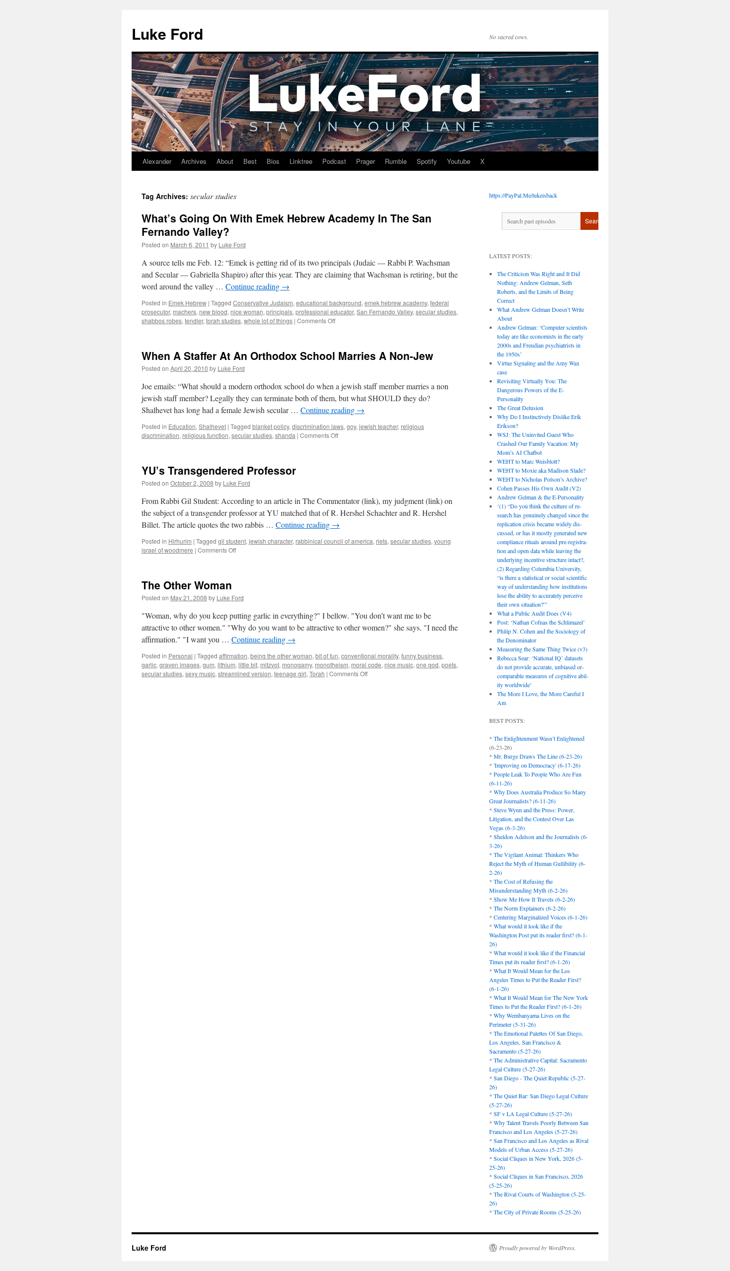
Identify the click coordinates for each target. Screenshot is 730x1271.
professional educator (324, 311)
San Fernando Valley (385, 311)
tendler (194, 320)
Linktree (301, 161)
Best (250, 161)
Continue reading (257, 286)
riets (381, 541)
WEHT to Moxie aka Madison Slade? (541, 470)
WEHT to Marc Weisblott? (528, 461)
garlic (149, 664)
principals (279, 311)
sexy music (200, 673)
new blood (213, 311)
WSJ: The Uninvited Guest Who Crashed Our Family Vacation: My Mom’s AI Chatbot (538, 443)
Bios (273, 161)
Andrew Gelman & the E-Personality (540, 497)
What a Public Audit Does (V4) (534, 613)
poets (448, 664)
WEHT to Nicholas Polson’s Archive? (542, 479)
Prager (365, 161)
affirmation (233, 655)
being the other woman (281, 655)
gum (209, 664)
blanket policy (270, 426)
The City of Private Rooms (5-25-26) (537, 1212)
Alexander (157, 161)
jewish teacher (378, 426)
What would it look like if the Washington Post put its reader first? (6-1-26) (538, 935)
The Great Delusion (520, 408)
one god (427, 664)
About (225, 161)
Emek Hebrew (187, 302)
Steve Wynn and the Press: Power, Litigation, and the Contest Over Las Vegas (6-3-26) (532, 819)
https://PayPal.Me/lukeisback (523, 195)
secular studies (436, 311)
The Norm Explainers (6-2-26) (530, 908)
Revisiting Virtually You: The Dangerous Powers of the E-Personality (532, 390)
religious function (205, 435)
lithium (226, 664)
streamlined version (244, 673)
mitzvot (269, 664)
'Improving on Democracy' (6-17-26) (537, 765)
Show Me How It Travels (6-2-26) (534, 899)
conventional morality (369, 655)
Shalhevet (212, 426)
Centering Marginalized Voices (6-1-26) (540, 917)
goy (351, 426)
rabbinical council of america (334, 541)
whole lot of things (268, 320)
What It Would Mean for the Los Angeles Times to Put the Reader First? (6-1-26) (535, 979)
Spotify (427, 161)
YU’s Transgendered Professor (219, 470)
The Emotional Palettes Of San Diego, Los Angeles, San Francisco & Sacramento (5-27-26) (536, 1042)
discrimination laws (318, 426)
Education (182, 426)
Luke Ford (167, 33)
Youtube (458, 161)
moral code (366, 664)
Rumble (396, 161)
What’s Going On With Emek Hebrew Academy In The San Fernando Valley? (287, 225)
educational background (329, 302)
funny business (421, 655)
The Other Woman (187, 584)
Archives (194, 161)
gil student (232, 541)
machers (184, 311)
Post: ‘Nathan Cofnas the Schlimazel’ (541, 622)
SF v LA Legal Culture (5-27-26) (533, 1114)
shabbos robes (162, 320)
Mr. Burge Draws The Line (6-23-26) (538, 756)
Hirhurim (180, 541)
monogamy (297, 664)
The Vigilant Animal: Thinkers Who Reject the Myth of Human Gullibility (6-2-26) (537, 863)
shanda (285, 435)
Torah (317, 673)
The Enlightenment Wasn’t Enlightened (539, 738)
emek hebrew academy (396, 302)
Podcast (334, 161)
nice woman (246, 311)
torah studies (223, 320)
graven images (179, 664)
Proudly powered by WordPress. (537, 1248)
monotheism (331, 664)
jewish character (270, 541)
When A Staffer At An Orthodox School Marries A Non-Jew (287, 355)
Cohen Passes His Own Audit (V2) (539, 488)
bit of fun (326, 655)
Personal (180, 655)
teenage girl (290, 673)
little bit (247, 664)
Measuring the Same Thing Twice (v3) (542, 649)
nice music (398, 664)
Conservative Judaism (263, 302)
